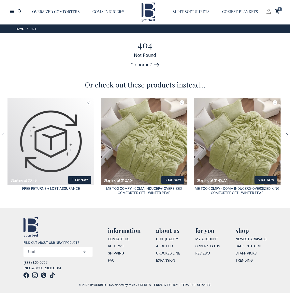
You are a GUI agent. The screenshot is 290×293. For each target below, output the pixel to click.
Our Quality (167, 239)
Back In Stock (248, 246)
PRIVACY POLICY (166, 285)
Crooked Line (168, 253)
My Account (206, 239)
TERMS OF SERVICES (196, 285)
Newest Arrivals (251, 239)
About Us (164, 246)
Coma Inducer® (108, 11)
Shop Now (80, 180)
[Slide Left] (3, 134)
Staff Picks (246, 253)
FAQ (111, 260)
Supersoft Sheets (191, 11)
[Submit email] (84, 252)
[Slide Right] (287, 134)
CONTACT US (118, 239)
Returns (115, 246)
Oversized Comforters (56, 11)
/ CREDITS (143, 285)
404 (33, 28)
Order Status (207, 246)
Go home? (141, 65)
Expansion (165, 260)
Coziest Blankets (240, 11)
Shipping (116, 253)
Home (20, 28)
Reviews (202, 253)
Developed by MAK (122, 285)
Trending (244, 260)
